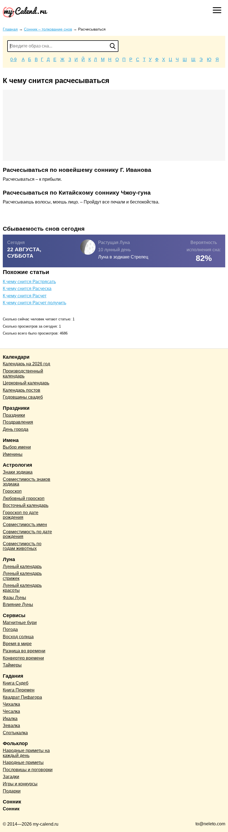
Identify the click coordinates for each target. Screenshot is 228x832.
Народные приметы (23, 762)
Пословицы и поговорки (28, 769)
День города (15, 429)
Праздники (14, 415)
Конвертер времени (23, 658)
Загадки (11, 776)
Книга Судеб (15, 683)
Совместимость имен (25, 524)
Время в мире (17, 643)
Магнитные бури (20, 622)
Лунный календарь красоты (22, 588)
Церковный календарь (26, 383)
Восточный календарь (25, 505)
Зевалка (11, 725)
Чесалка (11, 711)
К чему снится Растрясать (29, 281)
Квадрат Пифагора (22, 697)
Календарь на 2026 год (26, 363)
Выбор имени (17, 447)
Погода (10, 629)
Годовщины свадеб (23, 397)
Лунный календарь (22, 566)
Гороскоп (12, 491)
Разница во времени (24, 650)
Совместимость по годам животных (22, 546)
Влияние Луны (18, 604)
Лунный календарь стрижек (22, 576)
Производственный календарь (23, 373)
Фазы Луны (14, 597)
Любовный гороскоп (23, 498)
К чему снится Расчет (24, 295)
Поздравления (18, 422)
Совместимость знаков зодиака (26, 482)
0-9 (13, 59)
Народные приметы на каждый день (26, 753)
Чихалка (11, 704)
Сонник (11, 808)
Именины (13, 454)
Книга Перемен (18, 690)
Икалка (10, 718)
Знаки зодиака (18, 472)
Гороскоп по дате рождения (20, 515)
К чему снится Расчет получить (34, 302)
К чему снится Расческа (27, 288)
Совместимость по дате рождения (27, 534)
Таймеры (12, 665)
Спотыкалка (15, 732)
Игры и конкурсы (20, 783)
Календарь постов (21, 390)
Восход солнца (18, 636)
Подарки (12, 791)
